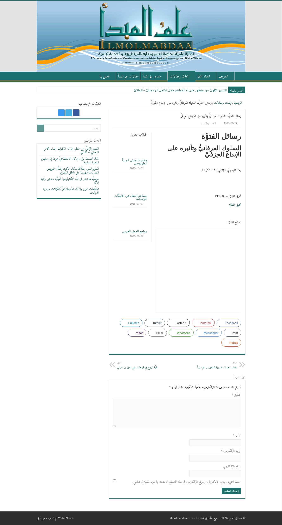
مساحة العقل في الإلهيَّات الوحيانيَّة (130, 197)
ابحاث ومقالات (179, 76)
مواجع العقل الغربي (134, 231)
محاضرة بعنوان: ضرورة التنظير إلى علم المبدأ (217, 365)
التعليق (236, 395)
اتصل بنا (105, 76)
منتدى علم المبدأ (152, 76)
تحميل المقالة (235, 205)
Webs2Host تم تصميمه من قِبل (55, 518)
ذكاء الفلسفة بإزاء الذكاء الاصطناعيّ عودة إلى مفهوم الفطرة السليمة (70, 160)
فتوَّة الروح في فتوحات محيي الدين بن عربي (137, 365)
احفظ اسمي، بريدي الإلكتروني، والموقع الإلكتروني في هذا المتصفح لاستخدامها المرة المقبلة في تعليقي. (186, 482)
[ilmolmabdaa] (141, 36)
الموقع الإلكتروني (232, 466)
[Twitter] (68, 112)
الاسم (237, 435)
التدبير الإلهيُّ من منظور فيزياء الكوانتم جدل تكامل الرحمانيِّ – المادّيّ (180, 90)
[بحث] (40, 128)
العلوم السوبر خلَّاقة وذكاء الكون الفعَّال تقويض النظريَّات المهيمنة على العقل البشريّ (72, 171)
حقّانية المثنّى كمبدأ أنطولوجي (134, 161)
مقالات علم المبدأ (128, 76)
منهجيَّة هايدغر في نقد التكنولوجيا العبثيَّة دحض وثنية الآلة (70, 181)
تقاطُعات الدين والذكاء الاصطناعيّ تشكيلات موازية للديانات (71, 191)
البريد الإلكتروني (231, 451)
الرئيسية (240, 76)
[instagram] (61, 112)
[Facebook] (76, 112)
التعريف (223, 76)
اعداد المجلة (203, 76)
